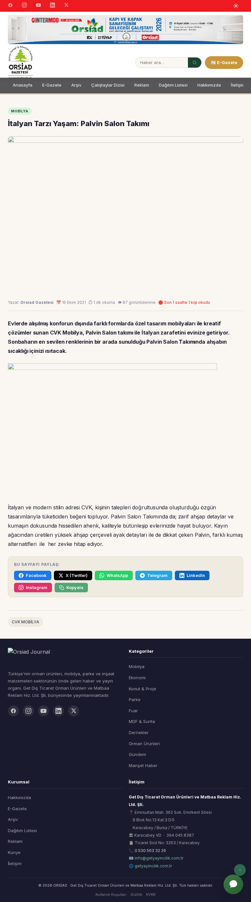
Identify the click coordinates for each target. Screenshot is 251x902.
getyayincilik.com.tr (153, 865)
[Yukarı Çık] (240, 870)
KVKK (151, 894)
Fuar (133, 710)
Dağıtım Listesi (173, 85)
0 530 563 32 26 (150, 850)
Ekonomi (137, 677)
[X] (66, 6)
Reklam (141, 85)
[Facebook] (10, 6)
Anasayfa (22, 85)
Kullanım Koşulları (110, 894)
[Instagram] (24, 6)
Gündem (137, 754)
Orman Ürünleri (144, 743)
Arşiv (76, 85)
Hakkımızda (209, 85)
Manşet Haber (143, 765)
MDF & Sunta (142, 721)
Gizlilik (136, 894)
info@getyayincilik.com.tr (159, 858)
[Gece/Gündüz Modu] (236, 6)
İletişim (238, 85)
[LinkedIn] (52, 6)
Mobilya (136, 666)
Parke (135, 699)
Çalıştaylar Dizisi (108, 85)
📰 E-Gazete (224, 62)
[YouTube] (38, 6)
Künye (14, 852)
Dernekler (139, 732)
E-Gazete (51, 85)
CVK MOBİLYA (25, 621)
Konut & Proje (142, 688)
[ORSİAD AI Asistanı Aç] (233, 884)
